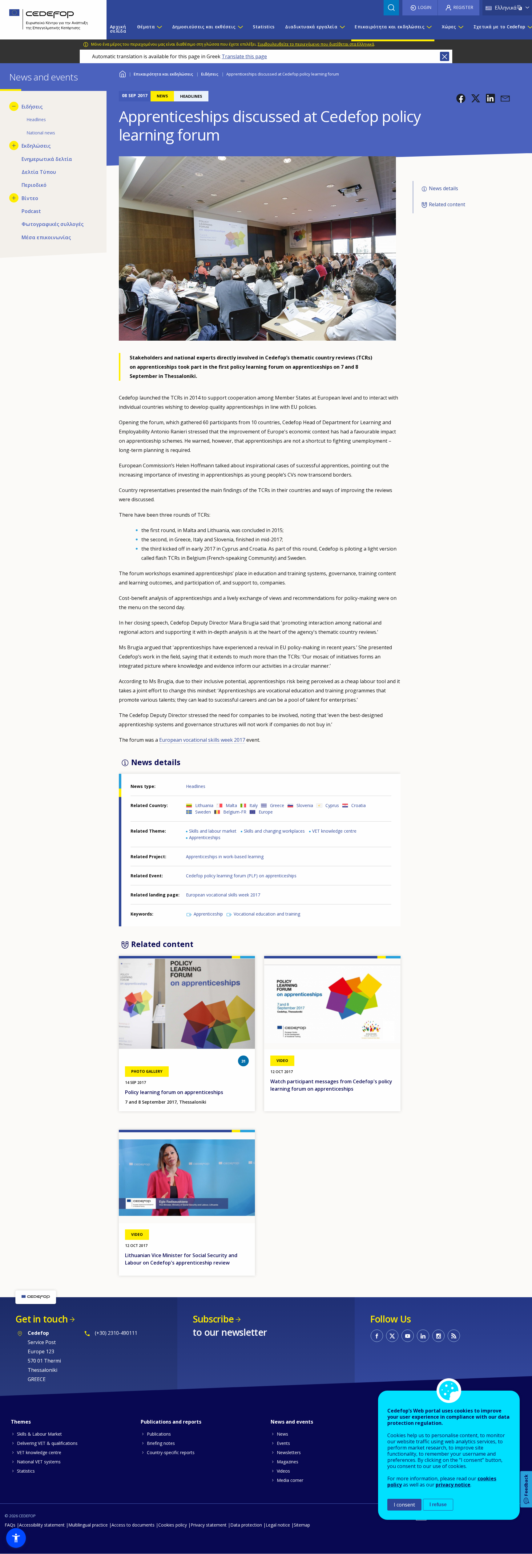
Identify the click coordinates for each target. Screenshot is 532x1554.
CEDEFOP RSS (454, 1336)
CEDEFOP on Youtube (407, 1336)
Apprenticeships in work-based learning (225, 856)
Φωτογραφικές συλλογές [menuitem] (52, 224)
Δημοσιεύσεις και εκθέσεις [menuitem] (204, 27)
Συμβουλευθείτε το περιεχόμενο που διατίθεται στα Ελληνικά (316, 44)
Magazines (287, 1462)
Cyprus (332, 805)
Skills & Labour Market (39, 1434)
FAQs (10, 1525)
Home (123, 73)
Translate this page (244, 56)
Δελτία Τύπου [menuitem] (39, 172)
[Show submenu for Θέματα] (159, 28)
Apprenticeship (208, 914)
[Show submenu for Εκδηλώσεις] (13, 145)
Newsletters (289, 1452)
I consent (404, 1504)
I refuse (438, 1504)
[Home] (48, 19)
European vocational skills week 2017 (202, 739)
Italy (253, 805)
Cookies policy (172, 1525)
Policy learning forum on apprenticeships (174, 1092)
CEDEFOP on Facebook (377, 1336)
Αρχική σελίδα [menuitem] (118, 29)
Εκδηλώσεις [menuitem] (36, 145)
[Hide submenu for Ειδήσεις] (13, 106)
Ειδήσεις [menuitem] (32, 106)
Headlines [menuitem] (36, 119)
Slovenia (304, 805)
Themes (21, 1421)
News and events (292, 1421)
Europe (266, 812)
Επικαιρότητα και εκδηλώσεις (163, 74)
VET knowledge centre (334, 831)
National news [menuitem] (40, 133)
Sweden (203, 812)
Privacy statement (209, 1525)
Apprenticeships (204, 837)
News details (443, 188)
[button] (461, 98)
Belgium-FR (234, 812)
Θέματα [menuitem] (146, 27)
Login (424, 7)
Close (444, 56)
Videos (283, 1471)
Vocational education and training (267, 914)
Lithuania (204, 805)
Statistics (26, 1471)
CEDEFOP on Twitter (392, 1336)
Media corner (290, 1480)
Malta (231, 805)
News (282, 1434)
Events (283, 1443)
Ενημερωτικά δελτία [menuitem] (47, 159)
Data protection (246, 1525)
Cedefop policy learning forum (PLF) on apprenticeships (241, 876)
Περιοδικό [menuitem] (34, 185)
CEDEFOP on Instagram (438, 1336)
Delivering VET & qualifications (47, 1443)
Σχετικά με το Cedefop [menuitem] (500, 27)
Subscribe (213, 1319)
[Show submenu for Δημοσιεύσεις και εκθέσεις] (240, 28)
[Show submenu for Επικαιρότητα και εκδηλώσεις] (428, 28)
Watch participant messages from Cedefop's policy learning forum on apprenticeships (331, 1085)
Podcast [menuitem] (31, 211)
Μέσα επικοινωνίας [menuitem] (46, 237)
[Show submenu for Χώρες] (460, 28)
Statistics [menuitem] (263, 27)
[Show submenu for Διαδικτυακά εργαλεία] (342, 28)
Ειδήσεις (209, 74)
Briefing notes (161, 1443)
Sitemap (302, 1525)
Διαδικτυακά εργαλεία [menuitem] (311, 27)
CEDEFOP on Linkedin (423, 1336)
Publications (159, 1434)
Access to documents (133, 1525)
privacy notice (453, 1484)
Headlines (195, 786)
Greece (277, 805)
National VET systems (39, 1462)
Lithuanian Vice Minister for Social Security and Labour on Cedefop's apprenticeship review (181, 1259)
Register (463, 7)
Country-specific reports (171, 1452)
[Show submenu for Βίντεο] (13, 198)
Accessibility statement (42, 1525)
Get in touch (41, 1319)
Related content (447, 204)
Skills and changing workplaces (274, 831)
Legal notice (278, 1525)
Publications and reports (171, 1421)
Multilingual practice (88, 1525)
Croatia (358, 805)
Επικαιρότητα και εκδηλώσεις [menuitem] (390, 27)
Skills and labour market (212, 831)
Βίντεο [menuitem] (30, 198)
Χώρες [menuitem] (449, 27)
